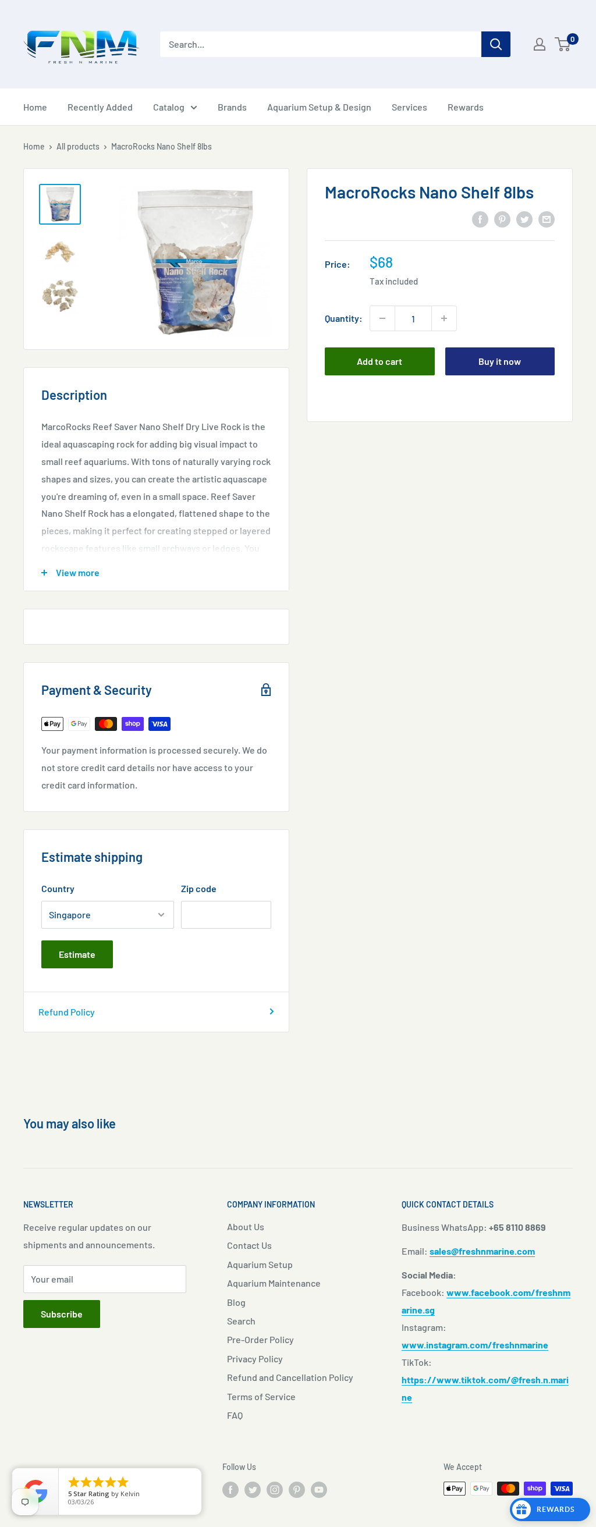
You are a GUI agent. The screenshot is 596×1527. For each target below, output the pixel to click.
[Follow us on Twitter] (252, 1490)
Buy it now (499, 361)
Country (57, 888)
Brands (232, 106)
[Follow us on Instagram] (275, 1490)
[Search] (495, 44)
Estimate (77, 954)
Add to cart (379, 361)
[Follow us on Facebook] (230, 1490)
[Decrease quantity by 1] (382, 318)
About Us (245, 1226)
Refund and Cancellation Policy (290, 1377)
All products (78, 146)
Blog (236, 1302)
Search (241, 1320)
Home (35, 106)
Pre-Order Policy (260, 1339)
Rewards (466, 106)
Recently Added (100, 106)
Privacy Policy (255, 1358)
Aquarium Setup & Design (319, 106)
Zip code (199, 888)
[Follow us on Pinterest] (297, 1490)
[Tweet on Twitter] (524, 218)
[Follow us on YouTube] (319, 1490)
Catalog (169, 106)
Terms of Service (261, 1396)
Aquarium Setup (260, 1264)
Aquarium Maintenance (274, 1282)
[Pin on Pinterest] (502, 218)
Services (409, 106)
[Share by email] (546, 218)
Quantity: (344, 318)
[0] (563, 44)
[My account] (539, 44)
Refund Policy (66, 1011)
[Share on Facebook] (480, 218)
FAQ (235, 1415)
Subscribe (62, 1313)
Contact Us (249, 1245)
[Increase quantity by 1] (444, 318)
